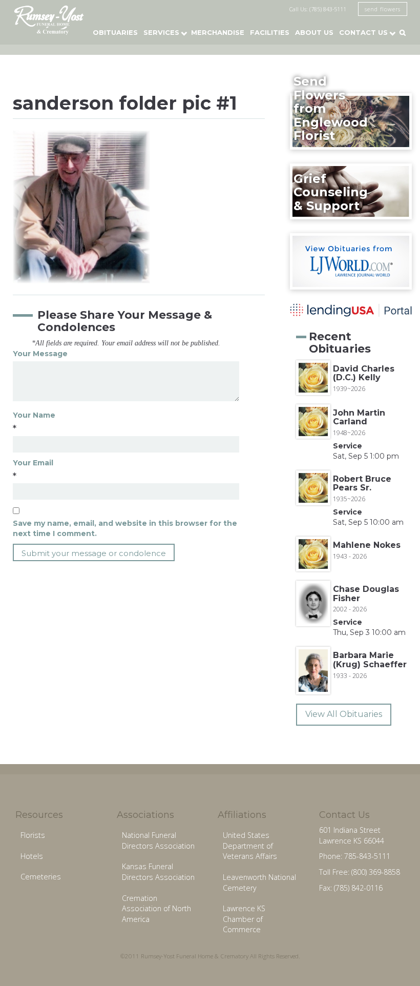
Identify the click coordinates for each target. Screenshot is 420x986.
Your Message (40, 353)
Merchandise (217, 32)
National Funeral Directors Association (158, 840)
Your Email (33, 462)
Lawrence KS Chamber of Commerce (244, 918)
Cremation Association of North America (156, 908)
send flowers (383, 9)
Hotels (31, 856)
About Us (314, 32)
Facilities (269, 32)
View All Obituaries (343, 714)
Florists (32, 835)
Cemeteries (40, 876)
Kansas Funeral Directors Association (158, 871)
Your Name (34, 415)
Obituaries (115, 32)
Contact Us (363, 32)
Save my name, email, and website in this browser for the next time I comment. (125, 528)
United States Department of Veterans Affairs (250, 845)
